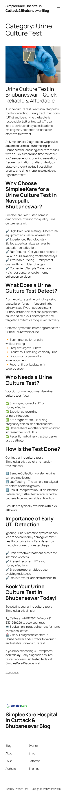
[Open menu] (58, 8)
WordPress (54, 788)
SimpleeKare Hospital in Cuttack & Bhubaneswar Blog (27, 8)
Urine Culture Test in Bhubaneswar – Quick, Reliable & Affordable (32, 95)
